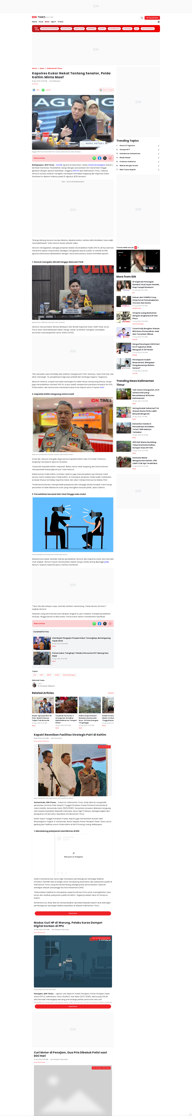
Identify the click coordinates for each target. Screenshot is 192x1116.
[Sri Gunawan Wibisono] (34, 684)
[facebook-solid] (99, 158)
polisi (106, 562)
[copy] (110, 158)
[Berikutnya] (114, 809)
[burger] (158, 22)
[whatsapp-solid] (94, 158)
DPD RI (76, 170)
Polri (102, 387)
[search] (142, 17)
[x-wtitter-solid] (105, 158)
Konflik (59, 165)
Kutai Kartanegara (96, 165)
